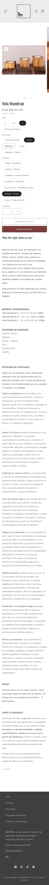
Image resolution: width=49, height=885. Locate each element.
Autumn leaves (14, 140)
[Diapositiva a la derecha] (30, 98)
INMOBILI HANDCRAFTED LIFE (22, 877)
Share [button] (8, 769)
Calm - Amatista (14, 164)
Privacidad (10, 809)
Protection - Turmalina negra (20, 188)
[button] (5, 11)
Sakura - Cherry (14, 153)
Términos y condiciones (16, 821)
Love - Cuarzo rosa (16, 200)
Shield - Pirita (12, 194)
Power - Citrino (14, 170)
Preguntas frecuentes (15, 815)
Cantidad (6, 206)
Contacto (9, 803)
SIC (7, 856)
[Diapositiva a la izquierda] (19, 98)
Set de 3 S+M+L (14, 130)
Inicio (7, 796)
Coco (29, 140)
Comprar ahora (25, 229)
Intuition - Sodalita (16, 182)
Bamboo (9, 146)
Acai (23, 147)
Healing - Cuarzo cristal (18, 176)
